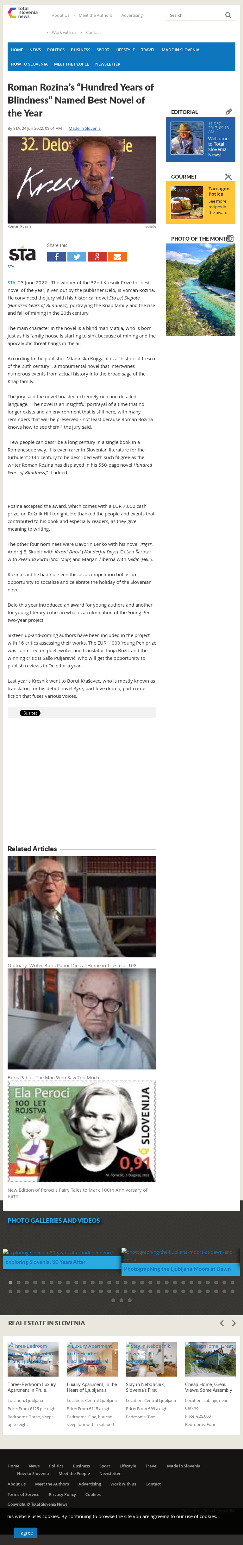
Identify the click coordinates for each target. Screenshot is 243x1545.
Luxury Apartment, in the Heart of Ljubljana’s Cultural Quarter (92, 1387)
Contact (93, 32)
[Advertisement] (82, 782)
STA (16, 128)
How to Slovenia (29, 64)
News (35, 50)
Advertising (132, 15)
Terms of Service (23, 1494)
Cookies (93, 1494)
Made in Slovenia (181, 50)
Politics (56, 50)
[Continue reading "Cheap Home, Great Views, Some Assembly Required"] (210, 1359)
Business (80, 50)
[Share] (56, 257)
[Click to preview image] (82, 180)
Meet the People (71, 64)
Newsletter (107, 64)
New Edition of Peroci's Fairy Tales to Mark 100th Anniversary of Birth (77, 1193)
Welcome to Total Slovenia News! (218, 146)
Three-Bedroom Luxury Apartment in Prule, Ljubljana (32, 1387)
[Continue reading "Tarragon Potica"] (187, 202)
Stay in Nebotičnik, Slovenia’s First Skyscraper (145, 1387)
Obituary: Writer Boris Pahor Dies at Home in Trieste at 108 (72, 965)
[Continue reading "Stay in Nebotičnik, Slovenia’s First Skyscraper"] (151, 1359)
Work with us (64, 32)
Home (17, 50)
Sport (103, 50)
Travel (148, 50)
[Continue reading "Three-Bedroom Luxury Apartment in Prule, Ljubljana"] (33, 1359)
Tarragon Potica (219, 191)
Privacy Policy (62, 1494)
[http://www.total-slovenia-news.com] (23, 12)
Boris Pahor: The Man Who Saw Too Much (53, 1077)
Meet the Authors (95, 15)
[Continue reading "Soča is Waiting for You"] (200, 289)
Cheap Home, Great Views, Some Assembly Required (208, 1387)
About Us (60, 15)
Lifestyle (125, 50)
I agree (25, 1533)
